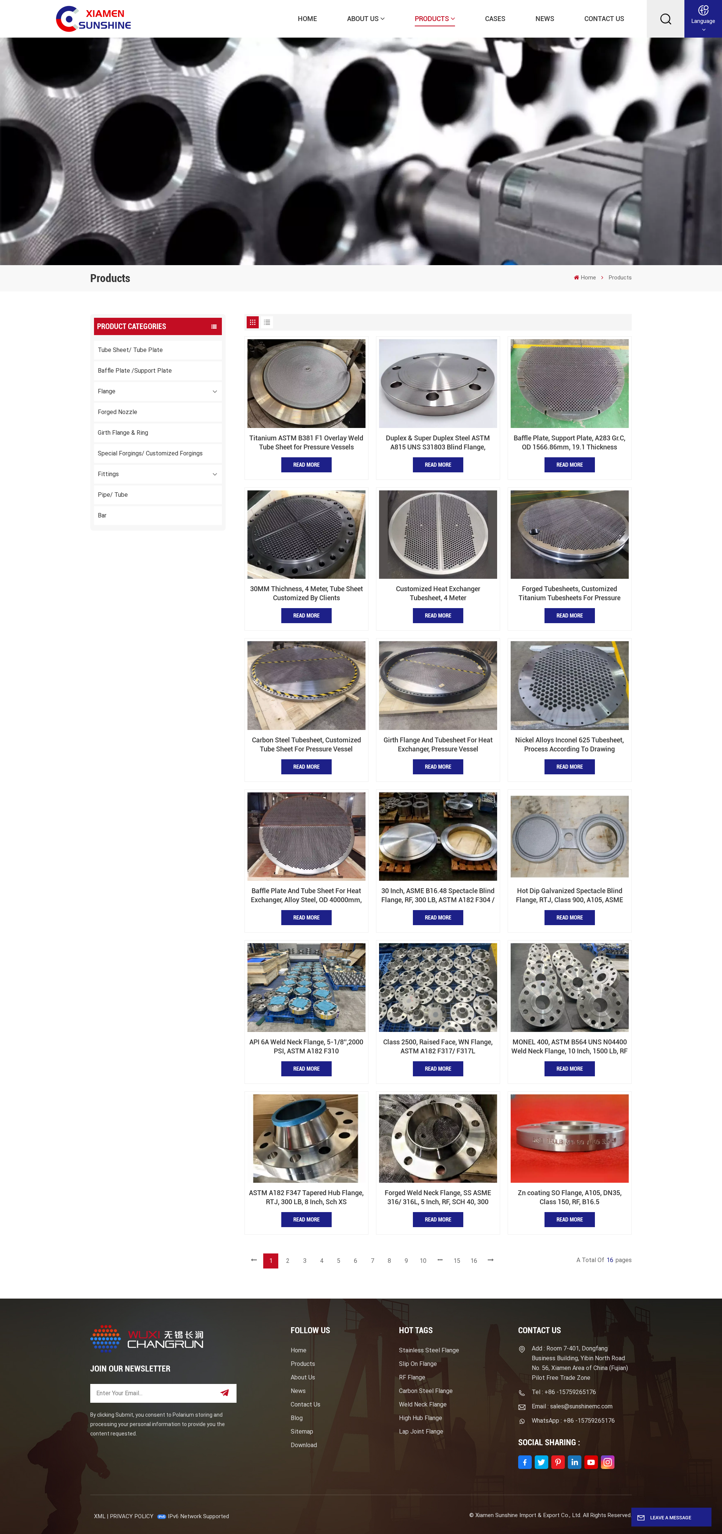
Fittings (108, 474)
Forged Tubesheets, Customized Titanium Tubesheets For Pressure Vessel (569, 593)
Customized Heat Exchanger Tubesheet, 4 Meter (438, 593)
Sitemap (302, 1431)
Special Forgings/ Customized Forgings (150, 453)
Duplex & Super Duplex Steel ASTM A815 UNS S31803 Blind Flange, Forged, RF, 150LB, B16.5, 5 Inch (438, 443)
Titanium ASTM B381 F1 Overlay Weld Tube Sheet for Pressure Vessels (306, 442)
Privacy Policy (131, 1516)
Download (304, 1445)
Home (307, 19)
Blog (297, 1418)
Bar (102, 515)
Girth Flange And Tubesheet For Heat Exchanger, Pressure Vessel (438, 744)
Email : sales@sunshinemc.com (572, 1406)
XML (99, 1516)
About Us (363, 19)
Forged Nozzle (117, 412)
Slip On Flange (418, 1363)
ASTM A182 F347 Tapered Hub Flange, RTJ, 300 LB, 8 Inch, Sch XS (306, 1197)
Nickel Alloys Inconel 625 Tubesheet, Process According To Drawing (569, 744)
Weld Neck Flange (423, 1404)
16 (473, 1260)
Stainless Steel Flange (429, 1350)
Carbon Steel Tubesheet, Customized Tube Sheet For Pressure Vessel (306, 744)
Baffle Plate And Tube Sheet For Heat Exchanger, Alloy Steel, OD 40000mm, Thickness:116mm (306, 895)
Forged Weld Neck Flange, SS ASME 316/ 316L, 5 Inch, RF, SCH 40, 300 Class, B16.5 (438, 1197)
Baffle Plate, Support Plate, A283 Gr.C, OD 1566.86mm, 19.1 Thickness (569, 442)
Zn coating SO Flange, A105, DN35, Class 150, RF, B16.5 (570, 1197)
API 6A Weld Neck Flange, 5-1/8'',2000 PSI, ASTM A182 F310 (306, 1046)
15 (457, 1260)
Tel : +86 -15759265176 (564, 1392)
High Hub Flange (420, 1418)
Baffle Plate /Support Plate (135, 370)
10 (423, 1260)
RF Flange (412, 1377)
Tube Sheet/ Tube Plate (130, 350)
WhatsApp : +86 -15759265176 (573, 1420)
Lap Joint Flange (421, 1431)
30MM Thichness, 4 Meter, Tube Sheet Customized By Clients (306, 593)
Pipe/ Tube (113, 494)
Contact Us (604, 19)
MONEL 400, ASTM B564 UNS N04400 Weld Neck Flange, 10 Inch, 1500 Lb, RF (569, 1046)
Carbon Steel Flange (426, 1390)
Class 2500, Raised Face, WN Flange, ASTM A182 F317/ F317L (438, 1046)
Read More (306, 464)
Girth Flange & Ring (123, 432)
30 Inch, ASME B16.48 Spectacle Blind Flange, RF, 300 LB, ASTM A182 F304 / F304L (437, 895)
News (544, 19)
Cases (495, 19)
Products (432, 19)
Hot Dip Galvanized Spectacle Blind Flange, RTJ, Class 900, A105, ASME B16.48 (569, 895)
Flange (106, 391)
